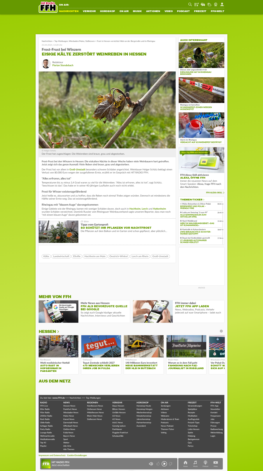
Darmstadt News (70, 423)
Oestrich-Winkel (118, 256)
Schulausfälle (117, 436)
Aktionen (153, 11)
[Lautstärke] (151, 463)
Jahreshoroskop (143, 419)
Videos (164, 413)
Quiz (190, 443)
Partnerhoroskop (144, 423)
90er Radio (45, 413)
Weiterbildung (216, 433)
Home (185, 466)
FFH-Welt (217, 11)
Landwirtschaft (61, 256)
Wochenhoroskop (144, 413)
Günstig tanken (119, 426)
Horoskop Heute (144, 406)
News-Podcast (167, 426)
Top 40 (43, 443)
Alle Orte (67, 446)
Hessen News (69, 406)
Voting (164, 433)
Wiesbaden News (70, 413)
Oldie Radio (45, 423)
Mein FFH (222, 3)
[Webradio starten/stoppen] (164, 463)
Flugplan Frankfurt (120, 433)
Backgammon (193, 439)
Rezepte (191, 413)
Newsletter (215, 409)
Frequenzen (215, 416)
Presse (213, 426)
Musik (137, 11)
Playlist (196, 3)
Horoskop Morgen (144, 409)
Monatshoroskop (144, 416)
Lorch (145, 209)
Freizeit (200, 11)
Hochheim (134, 209)
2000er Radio (46, 416)
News (66, 403)
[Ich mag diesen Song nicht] (170, 463)
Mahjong (191, 436)
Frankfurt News (70, 409)
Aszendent (141, 426)
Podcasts (165, 423)
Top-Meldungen (61, 41)
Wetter (209, 3)
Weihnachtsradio (47, 436)
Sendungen (165, 406)
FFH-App (214, 406)
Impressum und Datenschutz (52, 455)
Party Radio (45, 429)
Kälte (46, 256)
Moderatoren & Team (170, 419)
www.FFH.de (58, 398)
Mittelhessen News (95, 413)
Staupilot (203, 3)
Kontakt (213, 413)
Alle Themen (68, 449)
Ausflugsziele (193, 419)
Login (212, 436)
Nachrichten (68, 11)
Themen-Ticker (191, 199)
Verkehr (89, 11)
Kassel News (68, 419)
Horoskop (107, 11)
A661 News (117, 423)
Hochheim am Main (94, 256)
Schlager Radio (46, 426)
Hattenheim (159, 209)
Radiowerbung (216, 429)
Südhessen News (94, 419)
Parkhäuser (117, 429)
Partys (190, 446)
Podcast (183, 11)
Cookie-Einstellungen (77, 455)
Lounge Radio (46, 433)
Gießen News (69, 429)
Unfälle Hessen (119, 413)
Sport (65, 439)
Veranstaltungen (195, 406)
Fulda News (68, 433)
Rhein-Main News (94, 416)
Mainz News (68, 416)
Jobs (212, 419)
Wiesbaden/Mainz (76, 41)
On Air (124, 11)
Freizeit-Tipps (194, 423)
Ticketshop (192, 426)
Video (169, 11)
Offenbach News (70, 426)
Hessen (47, 331)
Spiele (190, 433)
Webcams (165, 416)
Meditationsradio (47, 439)
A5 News (116, 419)
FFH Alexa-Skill (214, 193)
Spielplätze (192, 409)
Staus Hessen (118, 406)
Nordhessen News (95, 406)
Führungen (215, 423)
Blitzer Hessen (118, 409)
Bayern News (69, 436)
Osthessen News (94, 409)
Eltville (77, 256)
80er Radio (45, 409)
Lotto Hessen (193, 429)
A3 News (116, 416)
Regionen (92, 403)
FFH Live (44, 406)
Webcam (215, 3)
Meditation (192, 416)
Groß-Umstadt (77, 169)
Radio (43, 403)
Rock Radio (45, 419)
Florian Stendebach (62, 65)
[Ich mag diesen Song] (158, 463)
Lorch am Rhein (140, 256)
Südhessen (90, 41)
